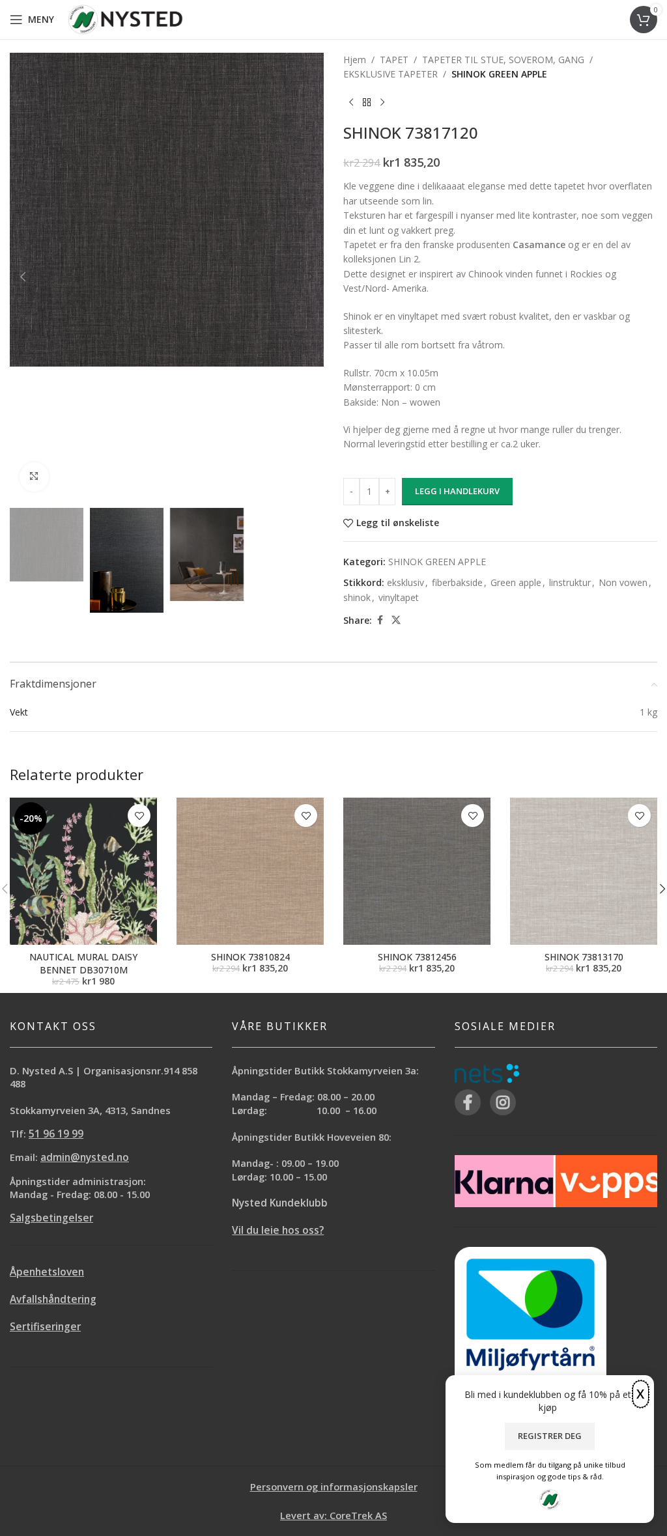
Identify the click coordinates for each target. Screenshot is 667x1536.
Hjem (354, 59)
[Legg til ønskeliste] (139, 815)
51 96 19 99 (56, 1134)
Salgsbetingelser (51, 1218)
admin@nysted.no (84, 1157)
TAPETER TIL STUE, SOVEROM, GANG (503, 59)
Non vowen (623, 582)
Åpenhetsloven (47, 1272)
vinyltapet (398, 597)
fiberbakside (457, 582)
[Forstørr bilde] (34, 477)
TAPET (394, 59)
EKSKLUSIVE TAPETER (390, 74)
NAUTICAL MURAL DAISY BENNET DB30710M (83, 963)
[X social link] (396, 620)
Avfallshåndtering (53, 1299)
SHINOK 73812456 (417, 957)
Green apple (515, 582)
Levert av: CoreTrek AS (333, 1515)
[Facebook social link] (380, 620)
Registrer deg (550, 1436)
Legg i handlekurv (457, 491)
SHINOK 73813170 (584, 957)
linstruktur (570, 582)
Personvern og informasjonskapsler (334, 1486)
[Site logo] (125, 18)
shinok (357, 597)
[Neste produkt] (382, 103)
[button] (23, 277)
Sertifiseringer (45, 1327)
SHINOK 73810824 (250, 957)
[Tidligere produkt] (351, 103)
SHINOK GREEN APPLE (499, 74)
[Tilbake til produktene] (367, 103)
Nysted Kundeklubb (280, 1203)
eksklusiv (405, 582)
